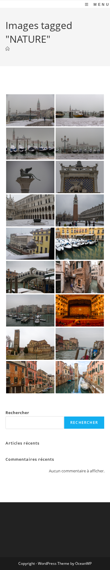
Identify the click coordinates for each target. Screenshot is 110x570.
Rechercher (17, 412)
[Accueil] (7, 49)
